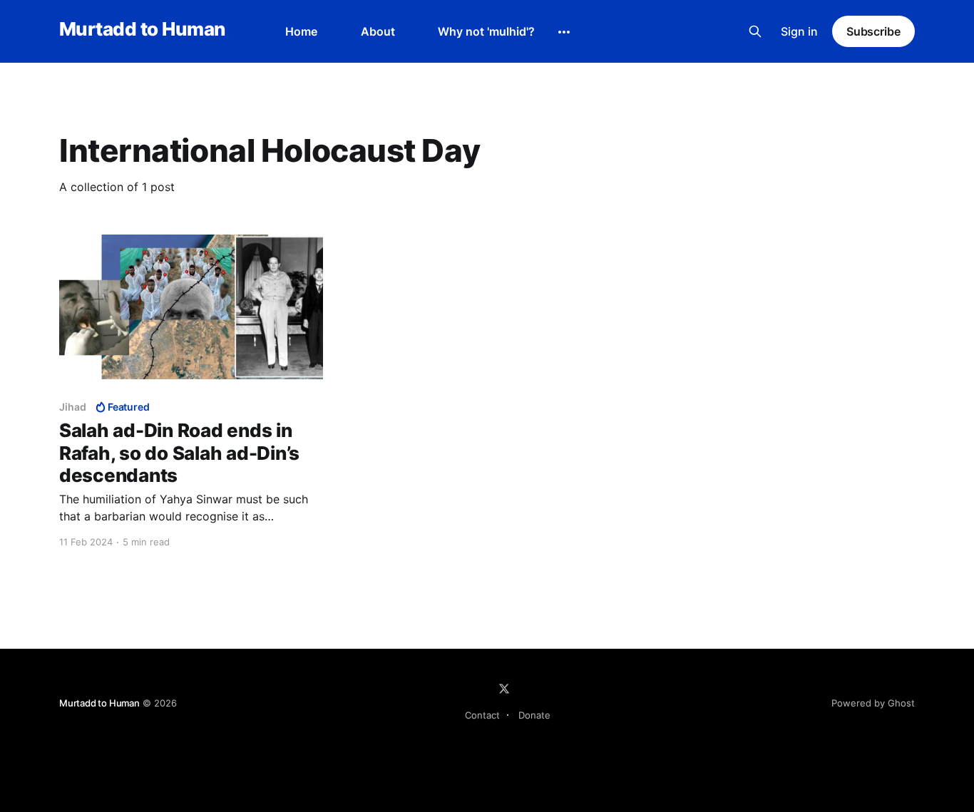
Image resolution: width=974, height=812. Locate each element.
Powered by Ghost (873, 703)
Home (301, 31)
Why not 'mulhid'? (486, 31)
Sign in (799, 31)
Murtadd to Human (142, 29)
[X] (504, 688)
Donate (534, 715)
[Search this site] (755, 31)
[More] (564, 32)
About (378, 31)
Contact (482, 715)
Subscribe (873, 31)
